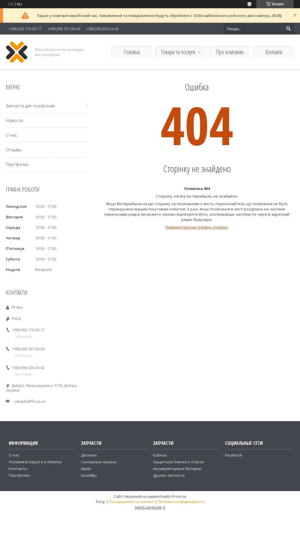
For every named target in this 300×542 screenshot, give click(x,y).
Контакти (273, 52)
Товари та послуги (178, 52)
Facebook (233, 455)
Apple (86, 468)
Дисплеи (89, 455)
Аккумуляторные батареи (177, 468)
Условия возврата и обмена (35, 461)
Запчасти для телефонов (30, 106)
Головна (132, 52)
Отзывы (13, 149)
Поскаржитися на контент (131, 501)
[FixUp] (17, 52)
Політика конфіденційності (181, 501)
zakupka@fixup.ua (29, 401)
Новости (14, 120)
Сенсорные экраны (99, 461)
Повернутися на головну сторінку (197, 227)
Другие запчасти (169, 475)
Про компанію (230, 52)
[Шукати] (288, 29)
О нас (11, 135)
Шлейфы (89, 475)
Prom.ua (179, 496)
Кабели (160, 455)
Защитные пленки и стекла (178, 461)
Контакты (18, 468)
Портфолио (17, 164)
